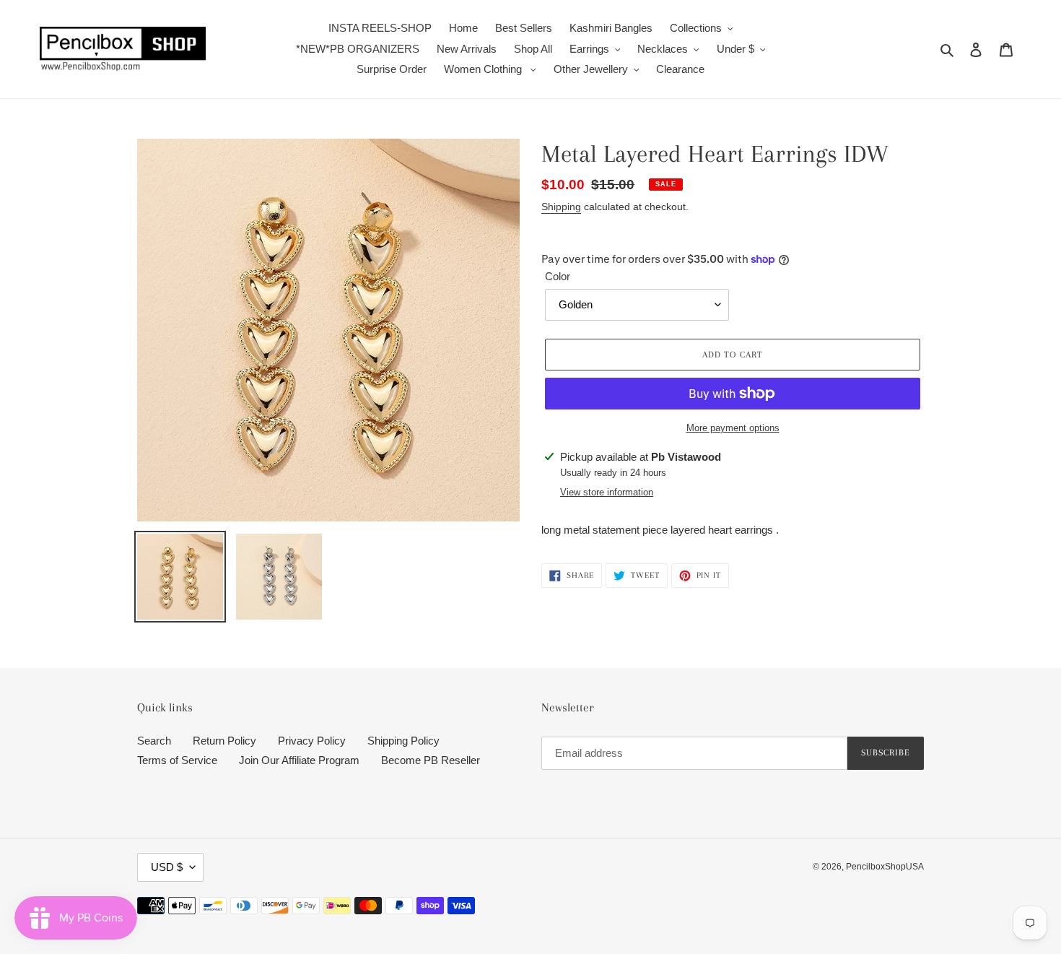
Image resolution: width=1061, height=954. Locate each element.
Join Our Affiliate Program (299, 760)
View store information (606, 492)
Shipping (561, 206)
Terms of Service (177, 760)
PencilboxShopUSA (885, 867)
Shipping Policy (403, 740)
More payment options (733, 427)
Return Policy (224, 740)
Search (154, 740)
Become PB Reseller (430, 760)
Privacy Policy (312, 740)
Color (557, 276)
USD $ (167, 867)
